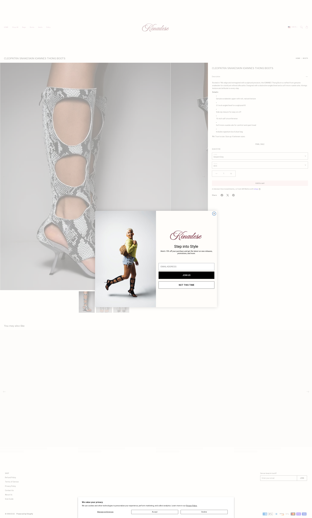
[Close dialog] (214, 213)
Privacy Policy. (191, 506)
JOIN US (186, 275)
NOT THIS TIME (186, 285)
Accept (154, 512)
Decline (204, 512)
